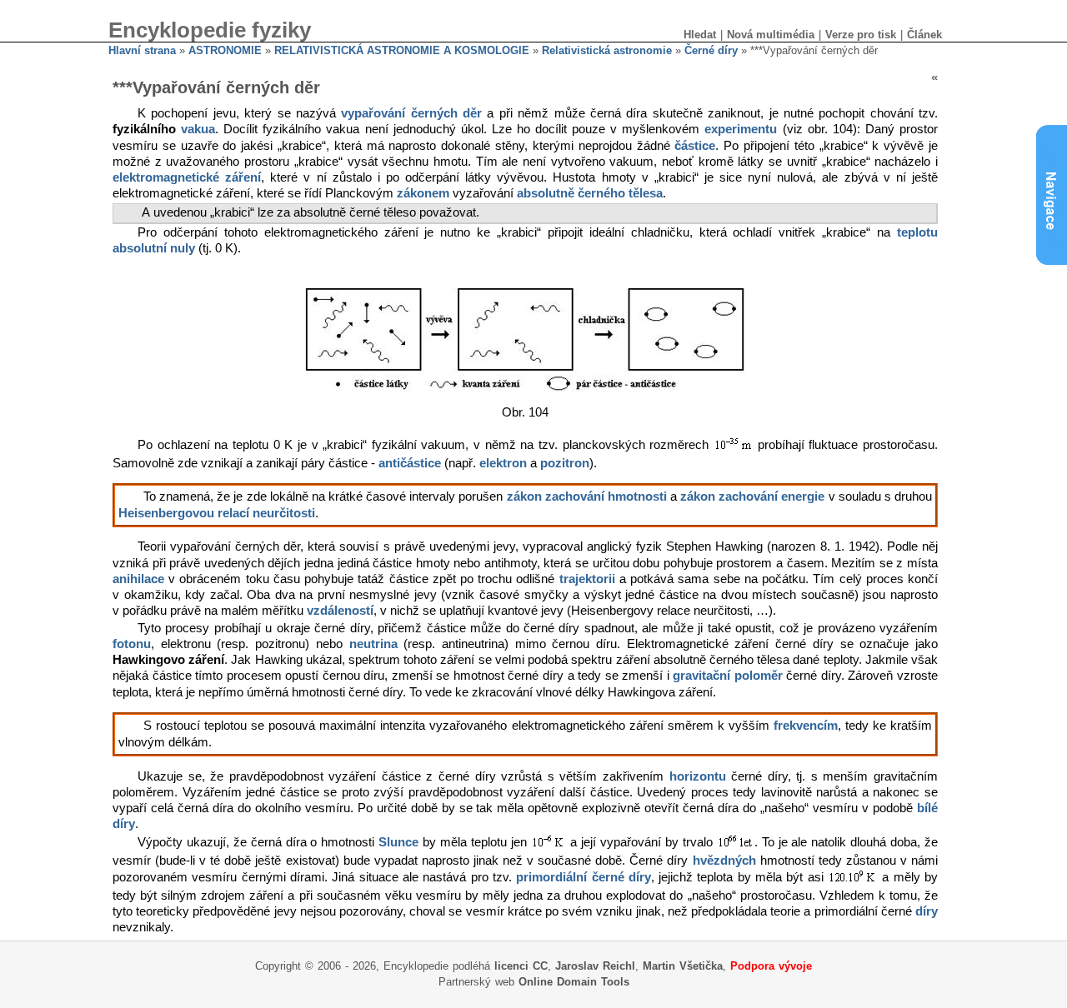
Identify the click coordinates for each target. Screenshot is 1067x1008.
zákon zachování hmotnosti (587, 496)
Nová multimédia (770, 34)
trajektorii (587, 579)
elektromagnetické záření (187, 177)
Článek (924, 34)
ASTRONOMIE (225, 50)
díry (926, 911)
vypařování (373, 113)
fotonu (132, 644)
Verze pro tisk (860, 34)
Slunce (398, 842)
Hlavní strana (142, 50)
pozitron (564, 463)
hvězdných (724, 860)
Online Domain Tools (573, 982)
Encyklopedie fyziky (209, 29)
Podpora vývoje (771, 966)
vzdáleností (340, 610)
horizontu (697, 776)
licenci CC (521, 966)
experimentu (740, 129)
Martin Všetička (683, 966)
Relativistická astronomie (607, 50)
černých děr (446, 113)
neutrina (373, 644)
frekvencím (806, 725)
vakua (198, 129)
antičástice (409, 463)
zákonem (423, 193)
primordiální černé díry (583, 877)
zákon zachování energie (752, 496)
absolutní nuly (154, 248)
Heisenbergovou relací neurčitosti (216, 513)
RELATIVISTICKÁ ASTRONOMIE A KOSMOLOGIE (401, 50)
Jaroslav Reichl (595, 966)
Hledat (700, 34)
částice (694, 145)
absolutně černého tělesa (590, 193)
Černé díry (711, 50)
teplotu (917, 232)
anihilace (138, 579)
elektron (503, 463)
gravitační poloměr (728, 675)
